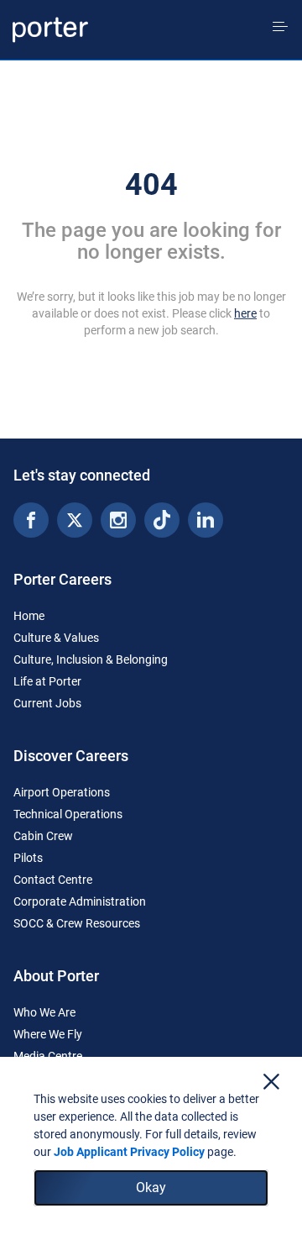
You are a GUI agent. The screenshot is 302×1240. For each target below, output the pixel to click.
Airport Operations (61, 792)
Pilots (28, 857)
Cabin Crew (43, 836)
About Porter (56, 976)
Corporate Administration (79, 901)
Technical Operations (67, 814)
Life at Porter (47, 681)
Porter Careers (62, 579)
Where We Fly (47, 1034)
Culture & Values (56, 637)
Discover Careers (70, 755)
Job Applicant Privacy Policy (129, 1152)
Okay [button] (151, 1187)
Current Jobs (47, 703)
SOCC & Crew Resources (76, 923)
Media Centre (47, 1056)
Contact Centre (52, 879)
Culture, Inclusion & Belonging (90, 659)
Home (28, 616)
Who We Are (44, 1012)
